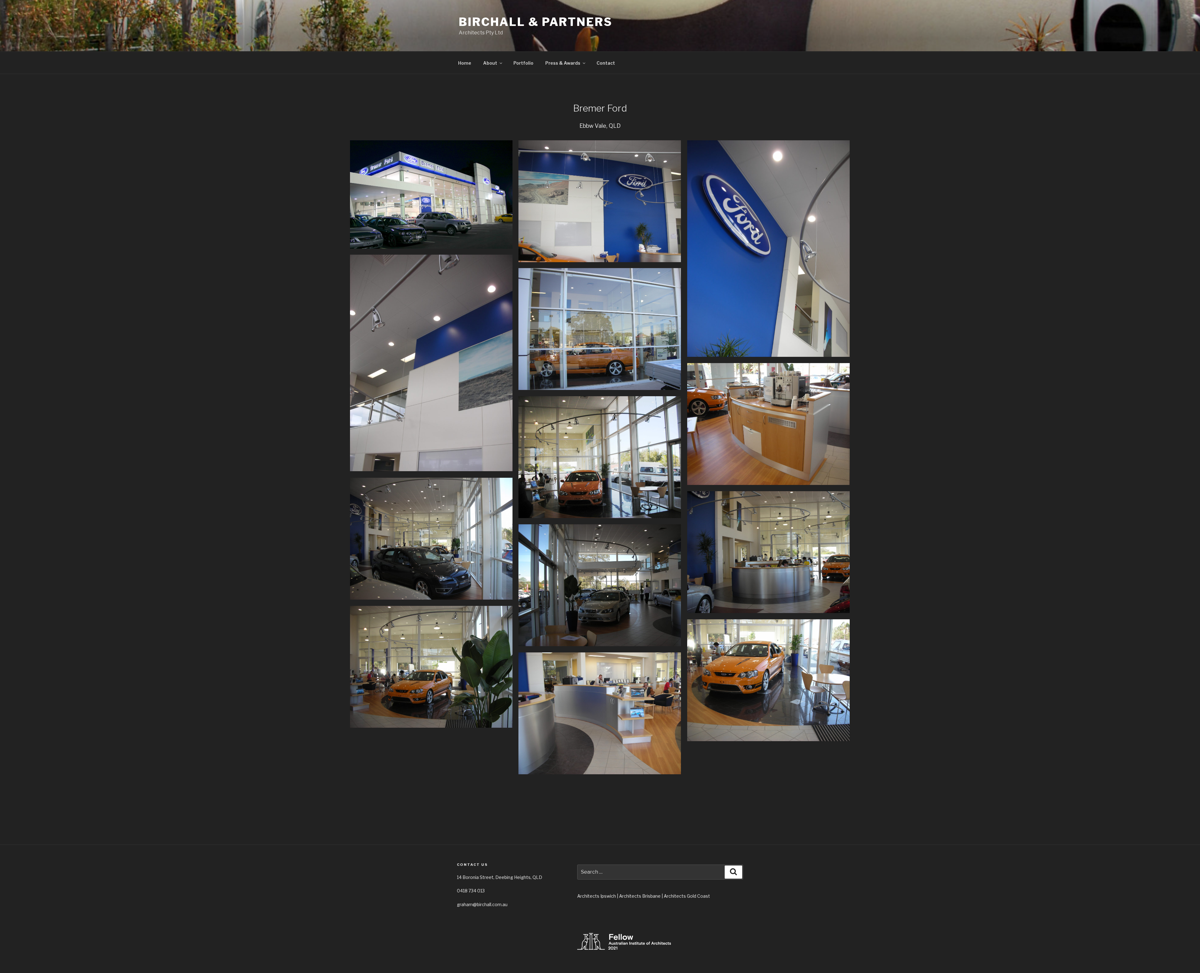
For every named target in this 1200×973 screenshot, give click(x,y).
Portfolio (523, 63)
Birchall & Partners (535, 22)
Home (464, 63)
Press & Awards (562, 63)
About (490, 63)
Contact (606, 63)
